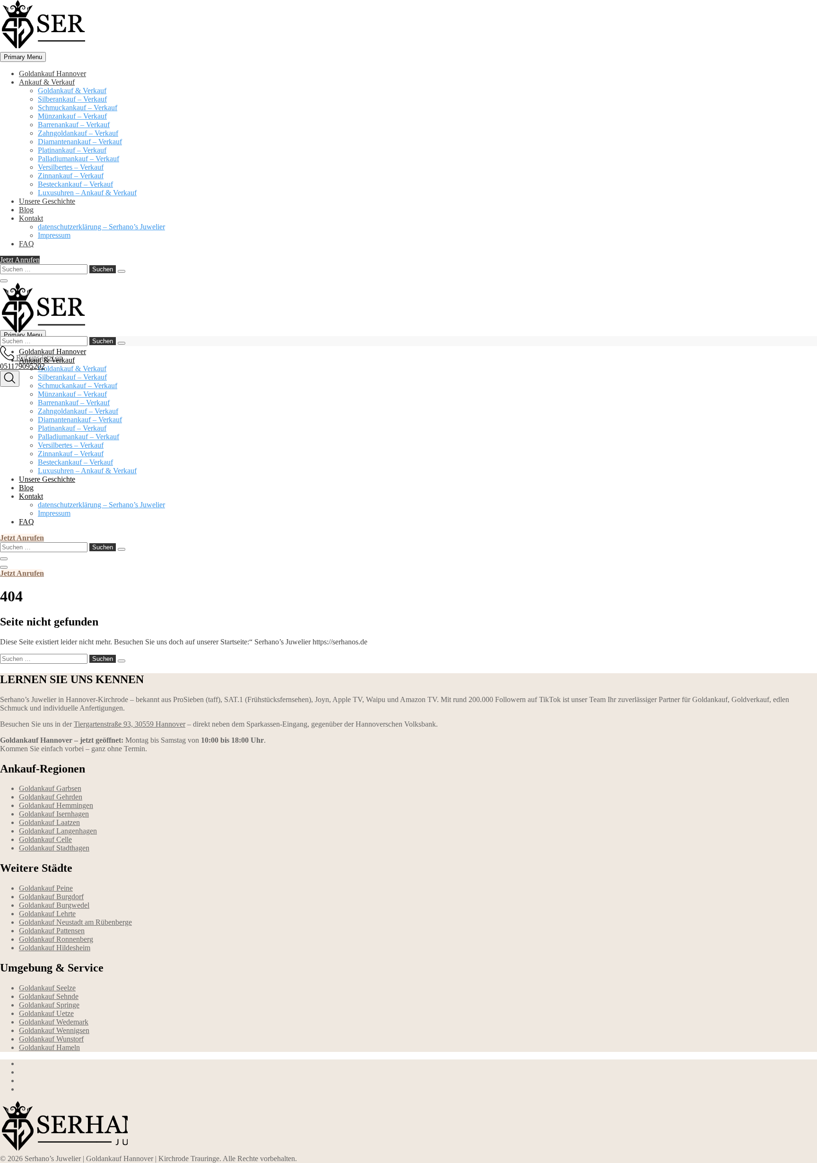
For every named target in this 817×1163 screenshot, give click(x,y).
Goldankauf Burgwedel (54, 905)
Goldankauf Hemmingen (56, 805)
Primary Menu (23, 57)
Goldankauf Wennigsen (54, 1030)
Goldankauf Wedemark (53, 1022)
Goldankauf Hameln (49, 1047)
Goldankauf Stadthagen (54, 848)
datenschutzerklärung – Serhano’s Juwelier (101, 227)
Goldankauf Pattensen (52, 931)
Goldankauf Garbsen (50, 788)
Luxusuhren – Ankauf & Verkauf (87, 193)
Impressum (54, 235)
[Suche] (9, 379)
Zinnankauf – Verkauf (71, 176)
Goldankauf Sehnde (48, 996)
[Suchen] (121, 271)
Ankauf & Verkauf (47, 82)
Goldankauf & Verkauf (72, 91)
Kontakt (31, 218)
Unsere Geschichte (47, 201)
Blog (26, 210)
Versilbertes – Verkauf (71, 167)
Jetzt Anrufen (20, 260)
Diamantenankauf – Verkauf (80, 142)
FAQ (26, 244)
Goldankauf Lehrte (47, 914)
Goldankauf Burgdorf (51, 897)
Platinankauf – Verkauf (72, 150)
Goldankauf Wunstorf (51, 1039)
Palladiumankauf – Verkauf (78, 159)
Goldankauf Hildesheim (54, 948)
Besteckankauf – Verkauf (75, 184)
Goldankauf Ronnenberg (56, 939)
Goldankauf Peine (46, 888)
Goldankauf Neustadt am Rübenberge (75, 922)
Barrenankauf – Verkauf (74, 125)
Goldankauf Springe (49, 1005)
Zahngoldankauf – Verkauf (78, 133)
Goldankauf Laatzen (49, 822)
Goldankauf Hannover (52, 73)
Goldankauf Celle (45, 839)
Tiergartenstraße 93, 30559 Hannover (129, 724)
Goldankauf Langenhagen (58, 831)
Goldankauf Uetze (46, 1013)
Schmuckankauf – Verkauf (77, 108)
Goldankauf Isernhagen (54, 814)
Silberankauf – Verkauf (72, 99)
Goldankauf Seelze (47, 988)
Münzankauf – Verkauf (72, 116)
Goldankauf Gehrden (50, 797)
